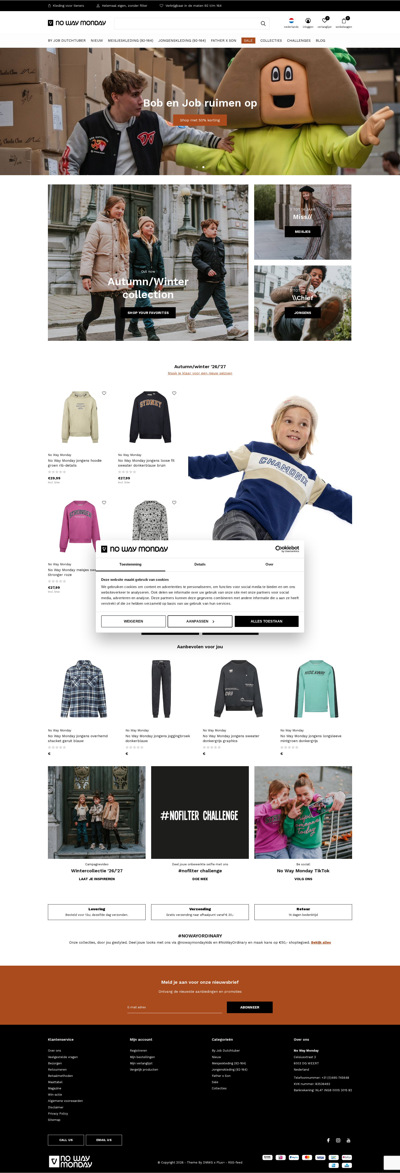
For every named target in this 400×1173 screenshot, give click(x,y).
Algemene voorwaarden (65, 1101)
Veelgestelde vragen (63, 1057)
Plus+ (220, 1162)
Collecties (271, 40)
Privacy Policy (58, 1113)
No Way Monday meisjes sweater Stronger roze (76, 572)
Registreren (138, 1050)
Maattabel (55, 1082)
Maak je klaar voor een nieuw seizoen (200, 373)
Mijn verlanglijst (141, 1063)
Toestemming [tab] (130, 564)
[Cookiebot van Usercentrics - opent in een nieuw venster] (279, 549)
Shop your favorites (148, 313)
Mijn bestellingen (142, 1057)
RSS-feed (235, 1162)
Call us (66, 1140)
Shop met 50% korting (200, 120)
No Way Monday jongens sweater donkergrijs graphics (231, 738)
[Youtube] (348, 1140)
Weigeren (133, 621)
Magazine (54, 1088)
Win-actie (55, 1094)
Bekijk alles (321, 942)
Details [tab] (200, 564)
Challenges (299, 40)
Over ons (54, 1050)
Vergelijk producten (144, 1069)
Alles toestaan (267, 621)
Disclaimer (55, 1107)
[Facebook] (328, 1140)
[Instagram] (338, 1140)
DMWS (208, 1162)
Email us (103, 1140)
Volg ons (303, 879)
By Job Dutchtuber (67, 40)
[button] (197, 167)
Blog (320, 40)
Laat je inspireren (97, 879)
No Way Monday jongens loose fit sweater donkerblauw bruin (146, 463)
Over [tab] (269, 564)
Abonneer (249, 1007)
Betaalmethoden (60, 1076)
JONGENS (302, 313)
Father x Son (223, 40)
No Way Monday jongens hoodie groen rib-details (75, 463)
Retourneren (57, 1069)
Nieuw (97, 40)
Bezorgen (55, 1063)
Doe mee (200, 879)
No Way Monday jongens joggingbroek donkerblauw (157, 738)
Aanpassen (197, 621)
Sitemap (54, 1120)
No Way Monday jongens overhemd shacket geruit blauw (78, 738)
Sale (248, 40)
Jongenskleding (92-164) (182, 40)
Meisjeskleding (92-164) (130, 40)
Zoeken (263, 23)
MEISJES (302, 232)
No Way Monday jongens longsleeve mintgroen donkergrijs (310, 738)
